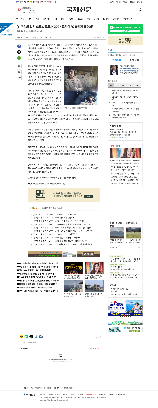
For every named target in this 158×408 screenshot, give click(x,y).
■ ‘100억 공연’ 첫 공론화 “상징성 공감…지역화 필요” (36, 277)
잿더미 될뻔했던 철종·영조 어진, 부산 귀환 (124, 277)
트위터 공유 (19, 52)
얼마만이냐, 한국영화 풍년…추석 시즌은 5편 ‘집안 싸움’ (128, 163)
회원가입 (118, 2)
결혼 (122, 132)
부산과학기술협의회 (36, 388)
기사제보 (80, 394)
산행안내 (113, 134)
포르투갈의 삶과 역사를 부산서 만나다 (122, 269)
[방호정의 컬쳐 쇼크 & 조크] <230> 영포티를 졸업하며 (53, 217)
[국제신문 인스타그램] (56, 183)
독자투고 (73, 394)
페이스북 (20, 2)
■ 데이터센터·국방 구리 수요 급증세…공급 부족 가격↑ (37, 284)
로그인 (112, 2)
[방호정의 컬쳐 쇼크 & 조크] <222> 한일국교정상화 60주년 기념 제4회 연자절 (62, 244)
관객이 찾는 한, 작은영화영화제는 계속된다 (124, 261)
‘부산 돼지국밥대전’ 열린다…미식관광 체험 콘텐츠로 (72, 278)
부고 (134, 132)
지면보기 (125, 2)
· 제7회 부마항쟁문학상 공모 (119, 289)
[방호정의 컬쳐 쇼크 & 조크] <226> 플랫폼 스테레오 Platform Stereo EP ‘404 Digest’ (66, 231)
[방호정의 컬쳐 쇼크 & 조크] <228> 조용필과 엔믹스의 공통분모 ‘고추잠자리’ (62, 224)
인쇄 (19, 66)
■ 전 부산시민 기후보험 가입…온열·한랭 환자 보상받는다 (38, 291)
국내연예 (115, 146)
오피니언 (116, 18)
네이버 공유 (19, 58)
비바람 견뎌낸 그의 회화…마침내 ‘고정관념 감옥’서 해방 (128, 259)
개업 (119, 132)
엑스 (28, 2)
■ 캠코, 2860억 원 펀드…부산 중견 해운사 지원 (34, 270)
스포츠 (80, 18)
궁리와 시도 (116, 256)
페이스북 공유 (19, 46)
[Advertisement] (125, 203)
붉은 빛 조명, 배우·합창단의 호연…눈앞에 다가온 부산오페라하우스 (132, 275)
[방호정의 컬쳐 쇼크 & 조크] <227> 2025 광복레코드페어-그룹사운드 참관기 (62, 227)
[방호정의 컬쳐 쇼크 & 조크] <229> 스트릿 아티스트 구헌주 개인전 (58, 221)
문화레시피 (116, 273)
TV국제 (106, 18)
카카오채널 (36, 2)
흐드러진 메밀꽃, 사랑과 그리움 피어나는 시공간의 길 (133, 242)
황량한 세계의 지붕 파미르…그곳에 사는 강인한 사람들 (117, 242)
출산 (126, 132)
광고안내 (57, 394)
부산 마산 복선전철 (129, 55)
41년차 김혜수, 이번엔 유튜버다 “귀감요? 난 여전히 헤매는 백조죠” (93, 278)
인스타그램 (52, 2)
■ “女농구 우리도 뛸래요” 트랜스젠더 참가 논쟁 (34, 287)
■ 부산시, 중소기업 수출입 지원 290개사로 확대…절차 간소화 (39, 266)
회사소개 (42, 394)
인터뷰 (96, 18)
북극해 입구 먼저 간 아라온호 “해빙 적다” (72, 295)
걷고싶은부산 (47, 388)
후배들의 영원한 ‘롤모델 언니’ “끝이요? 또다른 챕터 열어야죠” (131, 166)
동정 (130, 132)
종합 (111, 85)
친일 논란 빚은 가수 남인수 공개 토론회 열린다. (125, 183)
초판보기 (132, 2)
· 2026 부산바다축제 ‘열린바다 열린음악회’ (124, 294)
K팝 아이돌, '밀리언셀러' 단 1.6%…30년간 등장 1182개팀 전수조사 (132, 177)
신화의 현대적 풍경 (116, 267)
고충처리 (111, 394)
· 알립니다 (113, 291)
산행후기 (120, 134)
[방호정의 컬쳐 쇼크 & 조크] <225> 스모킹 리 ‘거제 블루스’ (55, 234)
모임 (115, 132)
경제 (37, 18)
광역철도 (111, 55)
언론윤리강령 (102, 394)
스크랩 (19, 77)
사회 (22, 18)
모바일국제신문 (120, 394)
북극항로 (118, 55)
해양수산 (46, 18)
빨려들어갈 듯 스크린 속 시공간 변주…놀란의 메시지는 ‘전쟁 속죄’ (132, 174)
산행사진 (127, 134)
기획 (88, 18)
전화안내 (50, 394)
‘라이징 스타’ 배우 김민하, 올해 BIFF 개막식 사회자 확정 (128, 180)
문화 (63, 18)
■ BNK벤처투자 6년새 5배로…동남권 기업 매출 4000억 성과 (39, 263)
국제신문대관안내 (68, 388)
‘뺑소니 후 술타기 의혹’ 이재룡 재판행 (122, 170)
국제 (55, 18)
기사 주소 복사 (19, 72)
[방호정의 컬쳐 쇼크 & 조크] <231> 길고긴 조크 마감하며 (54, 214)
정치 (30, 18)
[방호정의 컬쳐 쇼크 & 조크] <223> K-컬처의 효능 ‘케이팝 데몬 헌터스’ (60, 241)
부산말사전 (127, 18)
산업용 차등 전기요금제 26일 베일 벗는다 (93, 295)
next (141, 308)
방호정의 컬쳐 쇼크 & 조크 (52, 207)
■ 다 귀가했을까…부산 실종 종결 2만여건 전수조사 (35, 273)
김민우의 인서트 (117, 264)
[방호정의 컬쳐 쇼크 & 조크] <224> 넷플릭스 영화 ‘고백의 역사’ (57, 237)
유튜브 (44, 2)
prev (109, 308)
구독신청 (139, 2)
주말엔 (70, 18)
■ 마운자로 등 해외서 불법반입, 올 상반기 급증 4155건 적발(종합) (40, 280)
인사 (111, 132)
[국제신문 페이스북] (38, 183)
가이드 (113, 137)
